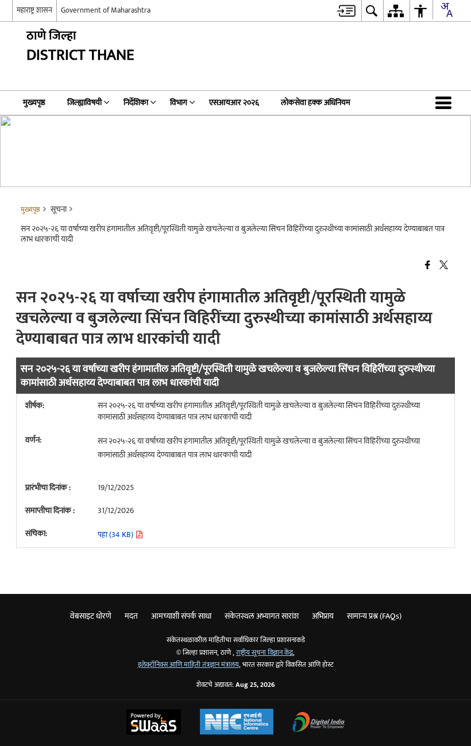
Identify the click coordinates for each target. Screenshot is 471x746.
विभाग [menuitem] (178, 102)
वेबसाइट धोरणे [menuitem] (90, 616)
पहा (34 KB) (116, 534)
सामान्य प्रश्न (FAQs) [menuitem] (374, 616)
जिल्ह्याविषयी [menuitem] (84, 102)
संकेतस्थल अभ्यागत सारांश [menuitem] (262, 616)
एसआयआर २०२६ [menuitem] (234, 102)
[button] (446, 103)
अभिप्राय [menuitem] (323, 616)
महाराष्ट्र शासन (34, 10)
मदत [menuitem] (131, 616)
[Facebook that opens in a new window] (427, 265)
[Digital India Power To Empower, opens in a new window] (319, 723)
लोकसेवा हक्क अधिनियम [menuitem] (315, 102)
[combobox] (446, 10)
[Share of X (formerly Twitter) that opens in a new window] (444, 265)
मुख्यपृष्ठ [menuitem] (34, 102)
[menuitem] (346, 10)
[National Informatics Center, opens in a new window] (236, 723)
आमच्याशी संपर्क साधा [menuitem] (181, 616)
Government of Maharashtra (105, 10)
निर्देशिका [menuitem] (135, 102)
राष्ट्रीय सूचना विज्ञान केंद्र (264, 652)
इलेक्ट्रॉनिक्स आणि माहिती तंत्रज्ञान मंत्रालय (188, 664)
